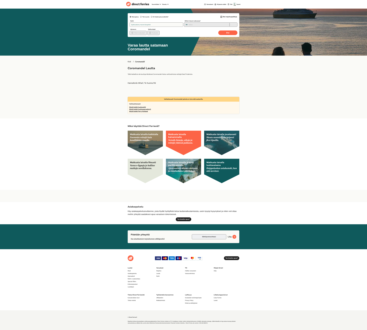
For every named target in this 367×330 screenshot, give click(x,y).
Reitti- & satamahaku (134, 279)
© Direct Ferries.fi (132, 317)
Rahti (158, 276)
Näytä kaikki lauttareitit (137, 107)
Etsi (227, 33)
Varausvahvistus (190, 273)
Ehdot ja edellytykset (191, 303)
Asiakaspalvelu (132, 273)
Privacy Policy (189, 300)
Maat (129, 271)
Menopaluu (135, 17)
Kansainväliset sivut (133, 297)
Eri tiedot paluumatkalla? (160, 17)
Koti (129, 62)
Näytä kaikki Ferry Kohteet (138, 111)
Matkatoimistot (160, 300)
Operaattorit (131, 276)
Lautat (158, 273)
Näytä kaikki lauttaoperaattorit (140, 109)
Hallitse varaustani (190, 271)
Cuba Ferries (217, 297)
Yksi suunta (145, 17)
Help (215, 271)
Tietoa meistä (132, 300)
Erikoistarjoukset (133, 284)
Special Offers (132, 281)
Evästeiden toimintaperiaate (193, 297)
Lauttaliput (131, 287)
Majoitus (158, 271)
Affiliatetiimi (159, 297)
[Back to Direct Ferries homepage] (137, 4)
